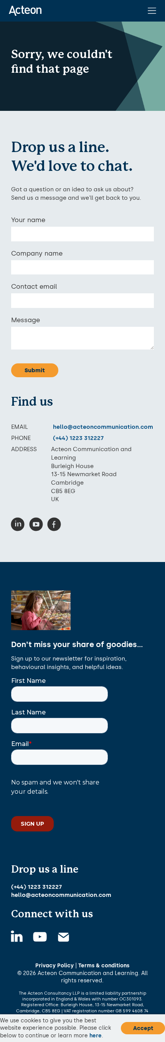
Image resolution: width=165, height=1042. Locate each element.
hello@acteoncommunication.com (103, 426)
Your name (28, 220)
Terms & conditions (103, 965)
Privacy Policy (54, 965)
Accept (143, 1028)
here (95, 1035)
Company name (37, 253)
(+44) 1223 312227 (78, 438)
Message (25, 320)
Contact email (34, 286)
